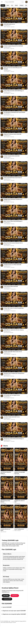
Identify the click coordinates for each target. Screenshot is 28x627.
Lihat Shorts (15, 595)
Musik (16, 5)
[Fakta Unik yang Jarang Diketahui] (7, 487)
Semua (2, 5)
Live (12, 5)
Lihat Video (5, 595)
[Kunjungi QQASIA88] (26, 2)
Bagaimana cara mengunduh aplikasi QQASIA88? (14, 614)
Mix (26, 5)
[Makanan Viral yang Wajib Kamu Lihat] (20, 459)
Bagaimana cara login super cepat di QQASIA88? (14, 610)
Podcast (21, 5)
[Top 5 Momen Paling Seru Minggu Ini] (7, 459)
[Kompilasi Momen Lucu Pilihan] (7, 516)
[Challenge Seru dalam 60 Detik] (20, 487)
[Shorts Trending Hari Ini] (20, 516)
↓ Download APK (7, 599)
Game (8, 5)
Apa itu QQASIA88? (7, 607)
